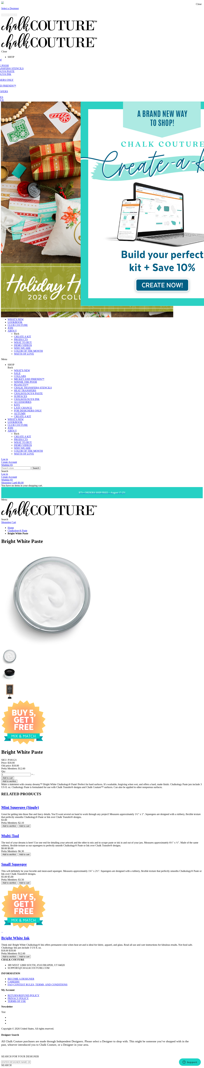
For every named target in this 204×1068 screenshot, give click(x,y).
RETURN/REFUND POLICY (23, 995)
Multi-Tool (10, 836)
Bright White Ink (15, 938)
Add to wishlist (9, 781)
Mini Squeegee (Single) (20, 807)
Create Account (9, 462)
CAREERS (13, 981)
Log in (4, 459)
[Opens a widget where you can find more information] (190, 1062)
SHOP (11, 57)
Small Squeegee (14, 864)
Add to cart (8, 778)
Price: (4, 762)
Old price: (6, 765)
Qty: (3, 771)
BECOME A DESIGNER (21, 978)
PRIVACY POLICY (18, 998)
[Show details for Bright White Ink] (1, 931)
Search (36, 468)
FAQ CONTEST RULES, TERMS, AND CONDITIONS (37, 984)
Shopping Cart (12, 482)
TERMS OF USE (17, 1001)
